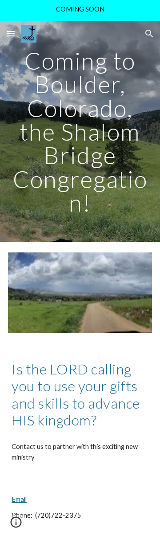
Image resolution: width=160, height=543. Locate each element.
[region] (80, 10)
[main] (80, 131)
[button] (10, 33)
